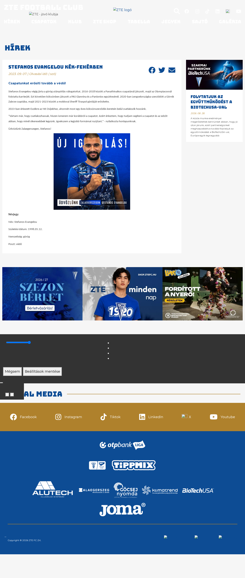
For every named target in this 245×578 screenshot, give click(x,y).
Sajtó (200, 22)
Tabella (139, 22)
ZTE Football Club (43, 7)
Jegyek (170, 22)
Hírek (12, 22)
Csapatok (43, 22)
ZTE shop (104, 22)
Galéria (230, 22)
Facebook (28, 417)
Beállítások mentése (42, 371)
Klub (75, 22)
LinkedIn (155, 417)
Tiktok (115, 417)
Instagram (73, 417)
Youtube (228, 417)
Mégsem (12, 371)
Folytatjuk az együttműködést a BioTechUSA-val (211, 102)
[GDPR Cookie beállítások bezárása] (1, 382)
